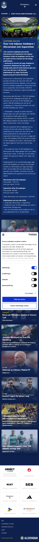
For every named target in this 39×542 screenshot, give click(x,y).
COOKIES (4, 533)
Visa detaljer (29, 293)
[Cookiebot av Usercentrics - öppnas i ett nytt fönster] (28, 235)
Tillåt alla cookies (19, 299)
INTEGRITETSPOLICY (7, 527)
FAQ (2, 521)
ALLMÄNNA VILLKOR (7, 524)
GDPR (3, 530)
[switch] (34, 273)
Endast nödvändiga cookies (19, 305)
